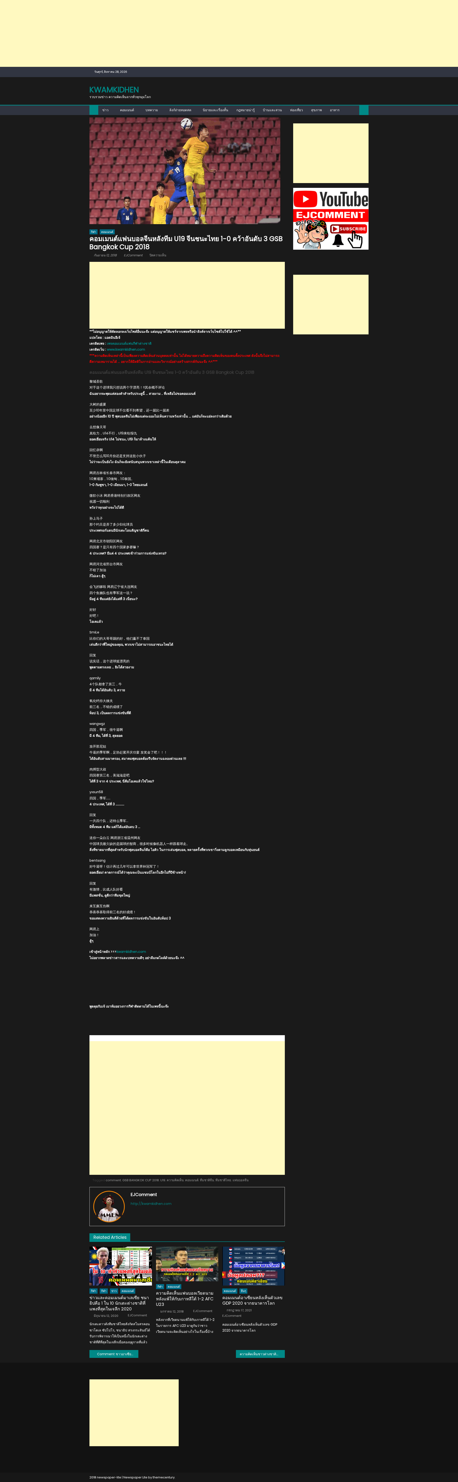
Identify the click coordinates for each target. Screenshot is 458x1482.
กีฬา (93, 232)
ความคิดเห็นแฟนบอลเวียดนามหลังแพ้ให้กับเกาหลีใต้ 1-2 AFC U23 (184, 1298)
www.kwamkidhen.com (126, 349)
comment (113, 1180)
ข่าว (105, 110)
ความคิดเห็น (175, 1180)
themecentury (164, 1477)
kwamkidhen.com (131, 951)
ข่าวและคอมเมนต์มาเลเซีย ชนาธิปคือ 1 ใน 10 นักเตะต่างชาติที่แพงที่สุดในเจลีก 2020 (119, 1303)
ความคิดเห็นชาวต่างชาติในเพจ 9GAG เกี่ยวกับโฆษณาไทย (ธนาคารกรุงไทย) (262, 1354)
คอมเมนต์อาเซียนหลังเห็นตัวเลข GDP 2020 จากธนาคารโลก (252, 1300)
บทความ (152, 110)
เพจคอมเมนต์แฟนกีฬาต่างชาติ (129, 343)
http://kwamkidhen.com (151, 1203)
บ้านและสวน (272, 110)
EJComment (133, 255)
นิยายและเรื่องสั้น (215, 110)
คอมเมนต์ (127, 110)
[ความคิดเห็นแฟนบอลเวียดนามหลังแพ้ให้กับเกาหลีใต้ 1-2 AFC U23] (187, 1264)
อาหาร (335, 110)
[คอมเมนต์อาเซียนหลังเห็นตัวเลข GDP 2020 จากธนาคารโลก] (253, 1266)
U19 (162, 1180)
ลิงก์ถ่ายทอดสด (180, 110)
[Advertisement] (143, 33)
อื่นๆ (243, 1291)
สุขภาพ (316, 110)
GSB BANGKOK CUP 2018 (140, 1180)
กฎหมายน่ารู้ (245, 110)
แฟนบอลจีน (241, 1180)
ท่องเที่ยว (296, 110)
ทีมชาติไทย (223, 1180)
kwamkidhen (114, 89)
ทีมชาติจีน (207, 1180)
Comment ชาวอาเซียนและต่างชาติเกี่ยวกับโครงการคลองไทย (117, 1354)
